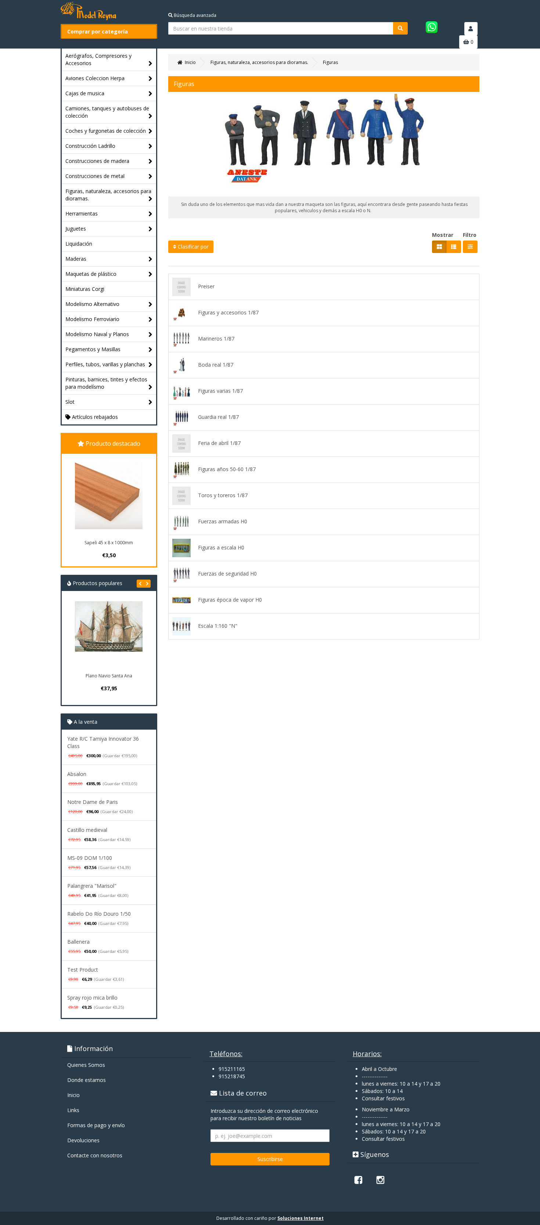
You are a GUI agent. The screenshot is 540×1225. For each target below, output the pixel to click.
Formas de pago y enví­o (96, 1125)
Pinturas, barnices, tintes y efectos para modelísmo (106, 383)
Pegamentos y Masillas (92, 349)
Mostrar (442, 234)
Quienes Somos (86, 1064)
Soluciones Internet (300, 1218)
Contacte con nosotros (94, 1155)
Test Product (82, 969)
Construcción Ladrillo (90, 145)
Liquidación (78, 243)
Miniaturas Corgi (84, 288)
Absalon (76, 773)
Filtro (469, 234)
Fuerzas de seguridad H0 (227, 573)
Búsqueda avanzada (194, 15)
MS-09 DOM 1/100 (89, 857)
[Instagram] (380, 1180)
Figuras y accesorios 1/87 (228, 312)
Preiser (206, 286)
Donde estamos (86, 1079)
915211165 (232, 1068)
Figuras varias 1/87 (220, 390)
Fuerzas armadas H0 (222, 521)
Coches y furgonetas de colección (105, 130)
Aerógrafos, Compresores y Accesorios (98, 59)
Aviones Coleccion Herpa (95, 78)
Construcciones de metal (95, 175)
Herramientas (81, 213)
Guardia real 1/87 (218, 416)
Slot (70, 401)
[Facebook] (358, 1180)
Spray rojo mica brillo (92, 997)
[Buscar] (400, 28)
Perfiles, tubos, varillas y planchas (105, 364)
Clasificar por (192, 246)
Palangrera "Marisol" (91, 885)
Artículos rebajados (94, 416)
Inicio (73, 1095)
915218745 (232, 1076)
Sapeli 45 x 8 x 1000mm (108, 543)
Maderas (75, 258)
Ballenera (78, 941)
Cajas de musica (84, 93)
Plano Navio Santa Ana (109, 676)
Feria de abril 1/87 (219, 442)
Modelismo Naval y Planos (97, 334)
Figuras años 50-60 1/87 (227, 469)
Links (73, 1110)
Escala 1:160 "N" (217, 625)
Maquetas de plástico (90, 273)
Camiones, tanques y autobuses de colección (107, 112)
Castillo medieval (87, 829)
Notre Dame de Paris (92, 801)
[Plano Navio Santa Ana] (109, 635)
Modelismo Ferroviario (92, 319)
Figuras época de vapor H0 (230, 599)
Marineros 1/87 (216, 338)
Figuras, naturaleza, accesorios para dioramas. (108, 195)
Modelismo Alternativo (92, 303)
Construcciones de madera (97, 160)
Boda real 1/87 (215, 364)
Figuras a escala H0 (221, 547)
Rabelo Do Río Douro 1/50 (99, 913)
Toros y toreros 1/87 (223, 495)
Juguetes (75, 228)
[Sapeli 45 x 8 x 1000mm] (109, 495)
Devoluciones (83, 1140)
